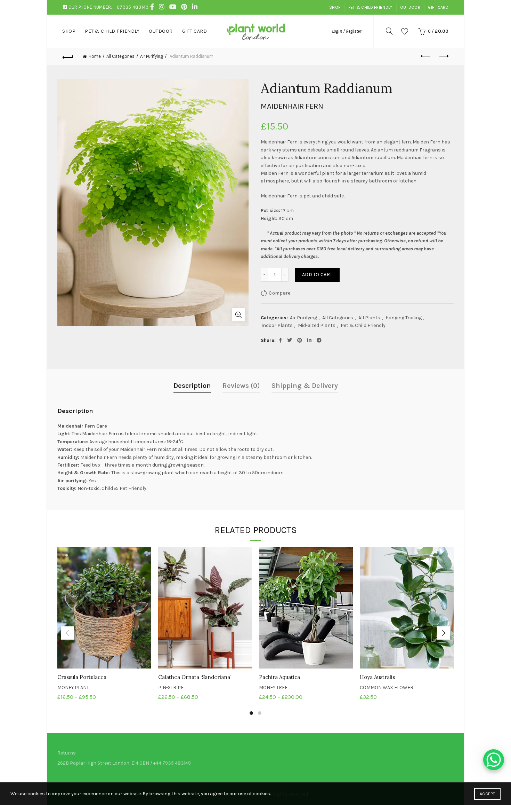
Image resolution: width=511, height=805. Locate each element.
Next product (443, 56)
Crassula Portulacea (81, 677)
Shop (334, 7)
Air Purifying (151, 56)
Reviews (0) (241, 386)
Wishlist (404, 31)
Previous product (426, 56)
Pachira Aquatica (279, 677)
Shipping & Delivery (304, 386)
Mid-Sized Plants (316, 325)
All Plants (369, 318)
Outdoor (410, 7)
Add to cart (317, 275)
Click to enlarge (238, 314)
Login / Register (346, 31)
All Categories (120, 56)
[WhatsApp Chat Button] (493, 759)
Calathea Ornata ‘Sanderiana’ (194, 677)
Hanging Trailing (404, 318)
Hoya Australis (377, 677)
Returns (66, 753)
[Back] (67, 56)
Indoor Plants (277, 325)
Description (192, 386)
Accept (487, 793)
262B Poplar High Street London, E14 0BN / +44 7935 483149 (124, 763)
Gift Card (438, 7)
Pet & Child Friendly (370, 7)
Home (95, 56)
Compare (279, 293)
